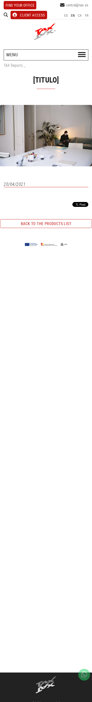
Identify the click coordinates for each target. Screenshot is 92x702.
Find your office (20, 5)
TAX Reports (13, 65)
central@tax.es (77, 4)
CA (80, 15)
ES (66, 15)
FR (87, 15)
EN (73, 15)
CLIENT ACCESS (32, 15)
